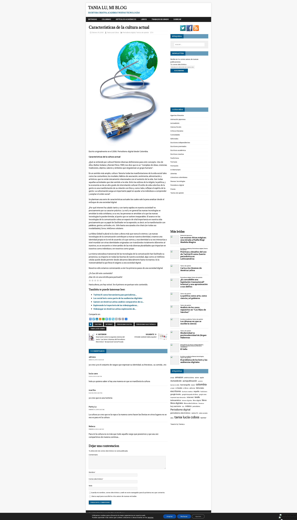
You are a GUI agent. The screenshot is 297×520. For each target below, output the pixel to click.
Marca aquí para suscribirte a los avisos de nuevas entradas (114, 496)
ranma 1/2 (194, 413)
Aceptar (170, 516)
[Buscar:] (189, 45)
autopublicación (190, 380)
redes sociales (203, 413)
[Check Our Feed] (196, 30)
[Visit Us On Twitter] (183, 30)
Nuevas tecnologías (177, 181)
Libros (144, 19)
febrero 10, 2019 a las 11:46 (96, 410)
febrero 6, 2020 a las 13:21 (96, 429)
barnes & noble (174, 385)
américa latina (189, 377)
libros (204, 400)
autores (200, 381)
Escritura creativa (177, 154)
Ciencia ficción (175, 127)
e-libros (185, 388)
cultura (98, 324)
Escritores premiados (178, 146)
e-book (172, 388)
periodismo (196, 406)
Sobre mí (177, 19)
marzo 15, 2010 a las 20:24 (96, 360)
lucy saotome (175, 406)
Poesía (172, 189)
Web (90, 485)
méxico (188, 406)
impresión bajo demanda (178, 397)
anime (197, 378)
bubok (193, 385)
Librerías (173, 173)
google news (202, 394)
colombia (201, 384)
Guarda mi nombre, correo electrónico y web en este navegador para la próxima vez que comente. (128, 492)
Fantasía (173, 162)
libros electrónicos (190, 403)
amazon (179, 377)
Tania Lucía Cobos (113, 32)
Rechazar (184, 516)
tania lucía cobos (97, 329)
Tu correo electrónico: (178, 64)
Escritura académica (178, 150)
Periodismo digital (129, 32)
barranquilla (185, 384)
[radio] (90, 280)
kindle (197, 397)
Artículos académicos (126, 19)
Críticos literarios (176, 131)
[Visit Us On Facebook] (189, 30)
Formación (174, 165)
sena (171, 418)
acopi (172, 378)
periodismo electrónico (146, 324)
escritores (175, 391)
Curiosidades (175, 134)
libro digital (197, 400)
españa (196, 391)
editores (192, 388)
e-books (179, 388)
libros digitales (176, 403)
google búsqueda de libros (190, 394)
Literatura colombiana (178, 177)
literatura (201, 403)
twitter (203, 417)
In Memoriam (175, 169)
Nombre (92, 472)
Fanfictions (174, 158)
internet (109, 324)
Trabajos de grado (160, 19)
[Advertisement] (189, 90)
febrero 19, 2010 (97, 32)
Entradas (92, 19)
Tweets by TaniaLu (177, 424)
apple (202, 377)
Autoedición (174, 123)
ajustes (150, 517)
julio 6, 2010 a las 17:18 (95, 376)
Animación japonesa (177, 119)
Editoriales (174, 138)
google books (175, 394)
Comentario (93, 454)
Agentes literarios (177, 115)
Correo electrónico (96, 479)
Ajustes (198, 516)
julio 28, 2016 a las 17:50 (95, 393)
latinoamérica (175, 400)
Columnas (106, 19)
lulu (183, 406)
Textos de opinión (142, 32)
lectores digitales (187, 401)
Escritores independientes (180, 142)
